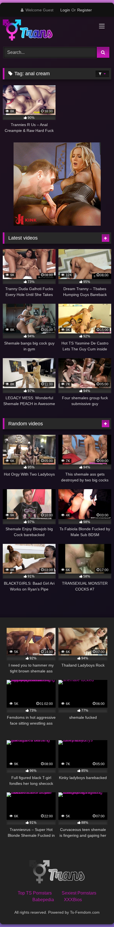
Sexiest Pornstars (79, 893)
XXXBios (73, 899)
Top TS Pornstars (35, 893)
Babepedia (43, 899)
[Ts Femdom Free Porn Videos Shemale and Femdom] (47, 30)
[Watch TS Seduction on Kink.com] (57, 224)
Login (65, 10)
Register (84, 10)
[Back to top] (97, 910)
